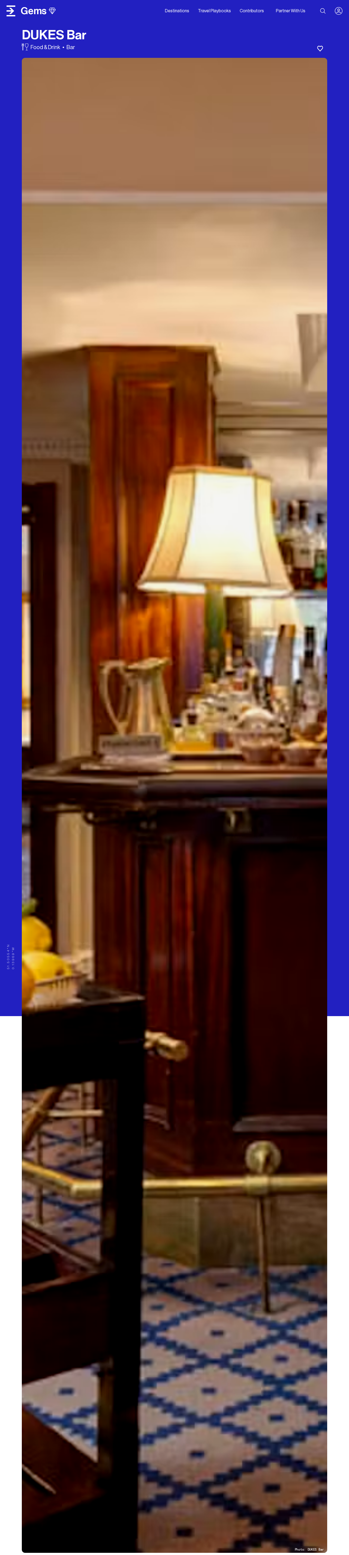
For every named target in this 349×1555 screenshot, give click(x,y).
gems (34, 10)
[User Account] (341, 11)
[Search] (323, 11)
